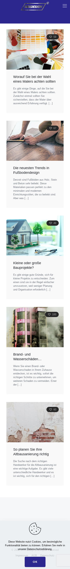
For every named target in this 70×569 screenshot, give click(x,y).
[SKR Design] (35, 6)
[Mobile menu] (64, 6)
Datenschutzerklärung (39, 549)
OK (35, 562)
